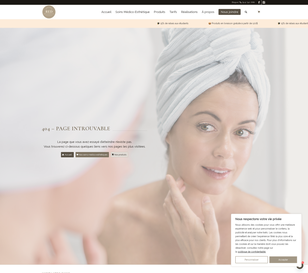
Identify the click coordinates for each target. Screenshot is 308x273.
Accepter (283, 259)
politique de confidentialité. (252, 251)
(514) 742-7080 (248, 2)
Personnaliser (252, 259)
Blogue (235, 2)
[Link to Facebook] (259, 2)
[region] (266, 240)
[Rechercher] (246, 12)
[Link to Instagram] (263, 2)
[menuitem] (106, 12)
